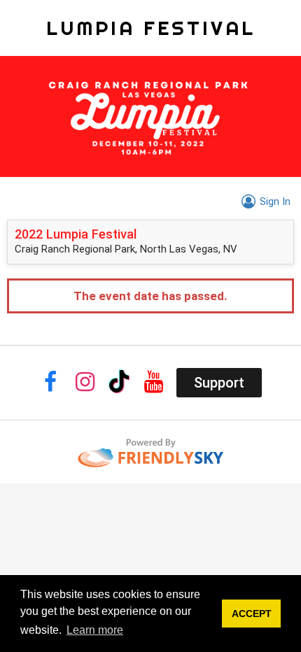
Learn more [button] (94, 630)
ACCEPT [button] (252, 613)
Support (219, 382)
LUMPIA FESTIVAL (150, 28)
